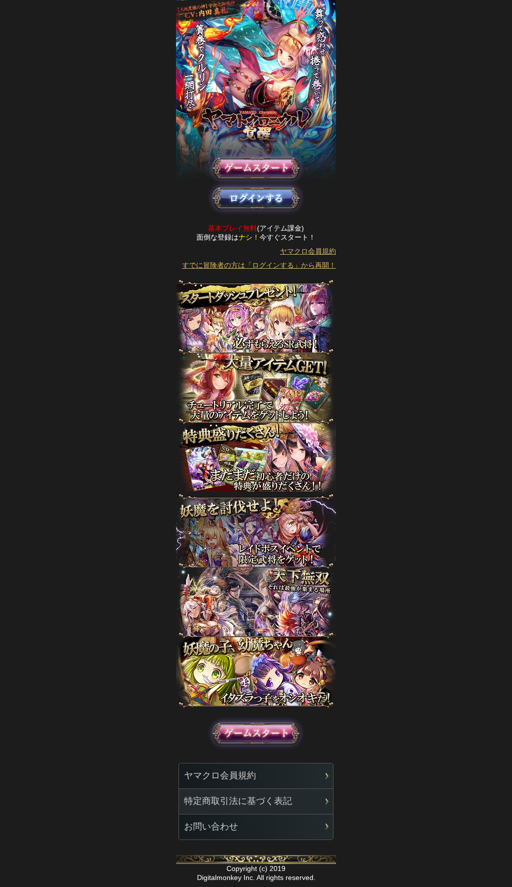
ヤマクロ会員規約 (308, 251)
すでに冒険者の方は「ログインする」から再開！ (259, 265)
